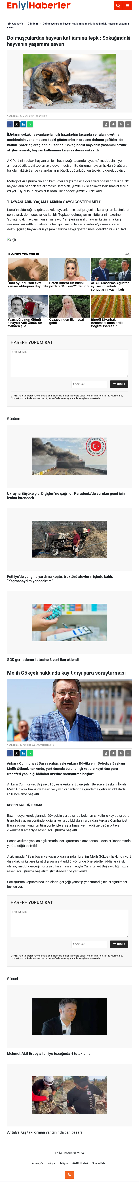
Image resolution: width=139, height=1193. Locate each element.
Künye (51, 1163)
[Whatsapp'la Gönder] (30, 124)
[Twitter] (17, 124)
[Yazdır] (106, 124)
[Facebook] (10, 124)
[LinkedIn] (23, 124)
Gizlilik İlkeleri (80, 1163)
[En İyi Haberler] (39, 5)
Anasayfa (17, 23)
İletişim (64, 1163)
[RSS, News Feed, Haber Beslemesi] (69, 1175)
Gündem (33, 23)
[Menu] (127, 5)
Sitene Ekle (98, 1163)
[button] (113, 124)
